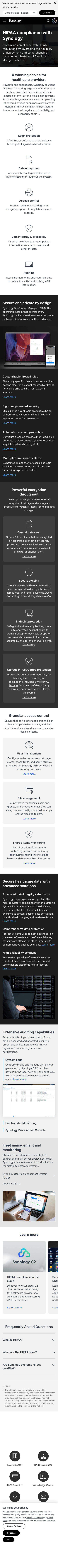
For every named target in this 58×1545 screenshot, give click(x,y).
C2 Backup (29, 644)
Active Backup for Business (22, 633)
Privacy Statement (34, 1517)
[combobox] (20, 12)
